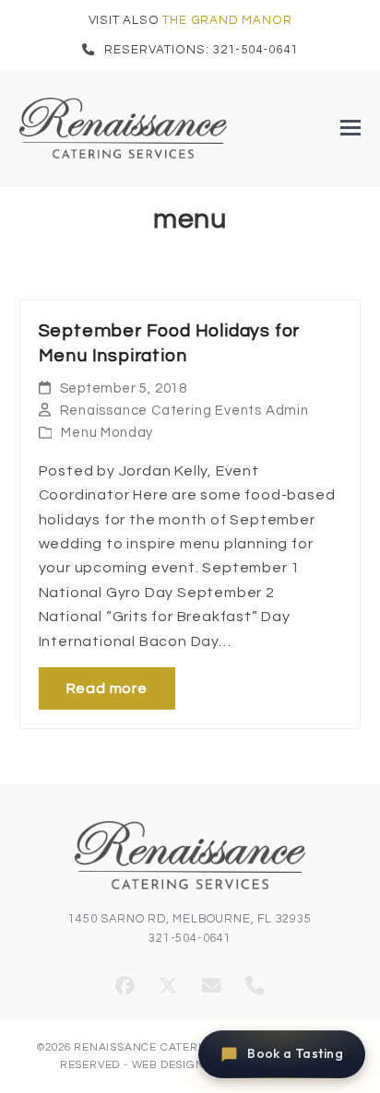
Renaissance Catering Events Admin (184, 410)
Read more (107, 688)
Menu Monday (107, 433)
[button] (350, 127)
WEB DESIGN (168, 1064)
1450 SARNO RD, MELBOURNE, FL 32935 (189, 919)
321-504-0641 (190, 939)
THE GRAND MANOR (226, 20)
